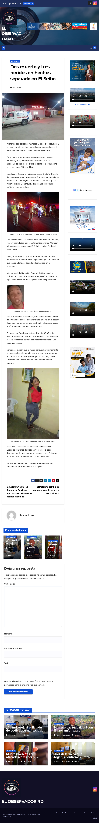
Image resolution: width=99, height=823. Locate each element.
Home (58, 813)
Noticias (94, 813)
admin (29, 515)
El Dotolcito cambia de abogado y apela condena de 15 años (46, 490)
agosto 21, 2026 (15, 761)
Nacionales (15, 61)
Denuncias (78, 813)
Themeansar (6, 816)
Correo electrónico (13, 648)
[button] (91, 48)
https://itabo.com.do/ (82, 105)
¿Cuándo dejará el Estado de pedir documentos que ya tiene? (24, 730)
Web (6, 663)
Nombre (9, 634)
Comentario (10, 584)
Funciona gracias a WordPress (14, 814)
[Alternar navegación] (48, 48)
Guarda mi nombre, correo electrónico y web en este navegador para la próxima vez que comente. (28, 683)
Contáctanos (67, 813)
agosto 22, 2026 (15, 735)
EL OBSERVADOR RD (11, 33)
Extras (86, 813)
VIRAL (95, 818)
